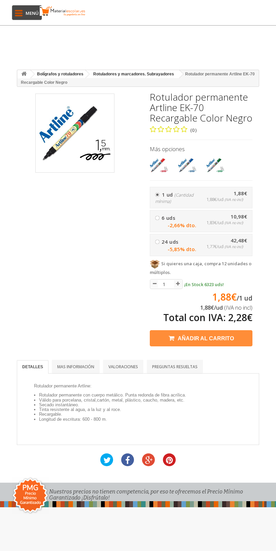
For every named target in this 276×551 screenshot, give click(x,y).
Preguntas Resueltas (175, 367)
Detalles (32, 367)
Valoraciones (123, 367)
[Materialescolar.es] (62, 11)
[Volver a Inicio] (24, 74)
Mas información (75, 367)
